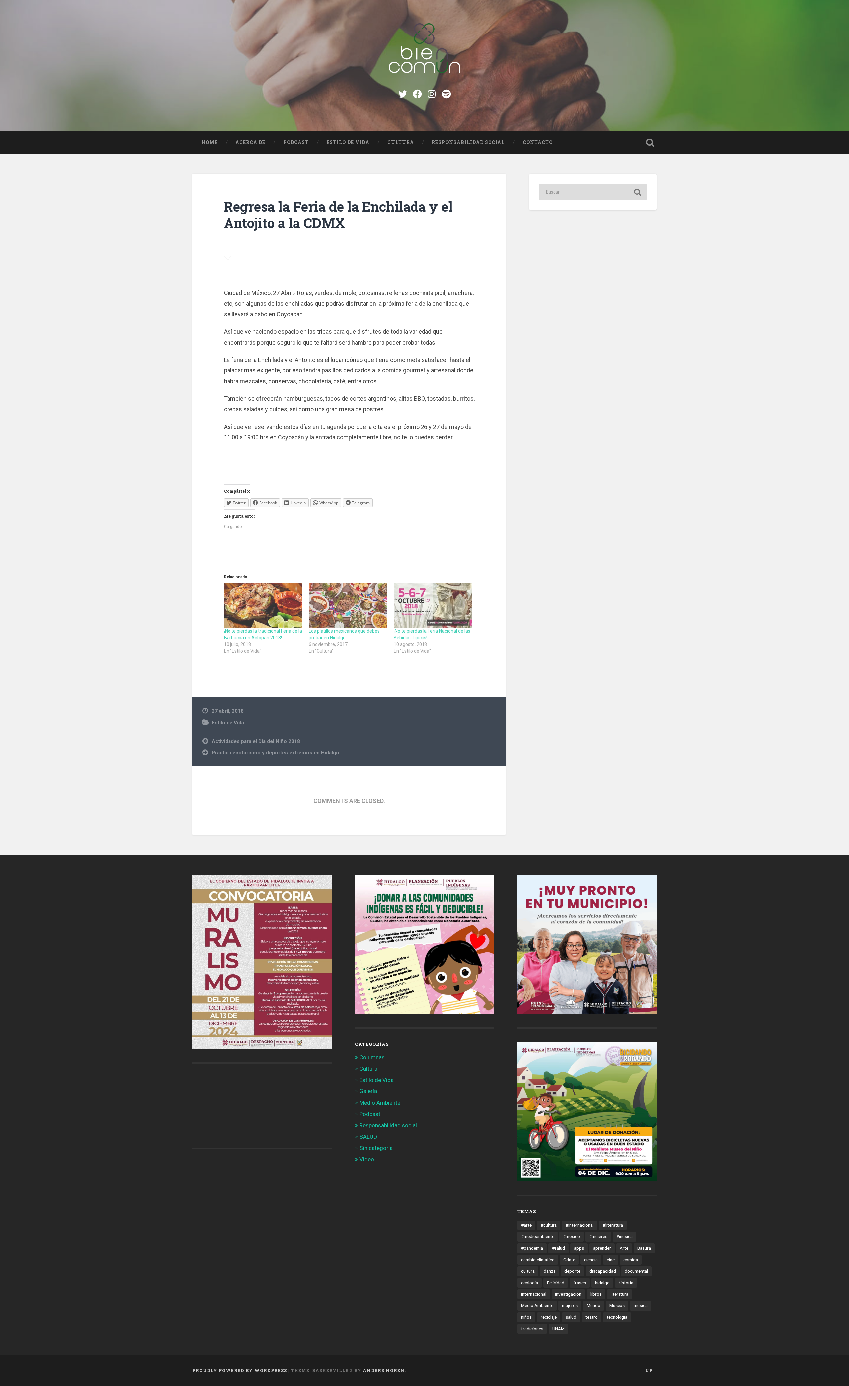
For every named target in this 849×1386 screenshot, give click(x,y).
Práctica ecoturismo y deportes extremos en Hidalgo (275, 753)
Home (209, 142)
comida (630, 1259)
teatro (591, 1317)
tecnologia (617, 1317)
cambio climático (538, 1259)
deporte (572, 1271)
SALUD (368, 1136)
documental (636, 1271)
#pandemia (532, 1248)
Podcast (296, 142)
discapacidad (602, 1271)
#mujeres (598, 1236)
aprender (602, 1248)
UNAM (558, 1328)
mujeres (570, 1305)
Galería (368, 1091)
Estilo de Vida (348, 142)
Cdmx (569, 1259)
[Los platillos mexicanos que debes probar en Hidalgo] (348, 605)
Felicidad (555, 1282)
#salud (558, 1248)
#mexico (571, 1236)
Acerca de (250, 142)
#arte (526, 1225)
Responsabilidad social (468, 142)
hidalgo (602, 1282)
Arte (624, 1248)
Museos (617, 1305)
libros (596, 1294)
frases (579, 1282)
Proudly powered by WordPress (239, 1370)
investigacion (568, 1294)
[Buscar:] (593, 192)
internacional (533, 1294)
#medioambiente (537, 1236)
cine (611, 1259)
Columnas (372, 1057)
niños (526, 1317)
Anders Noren (384, 1370)
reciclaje (549, 1317)
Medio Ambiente (379, 1102)
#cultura (549, 1225)
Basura (644, 1248)
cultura (528, 1271)
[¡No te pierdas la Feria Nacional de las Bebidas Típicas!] (433, 605)
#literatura (613, 1225)
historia (626, 1282)
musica (641, 1305)
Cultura (400, 142)
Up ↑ (651, 1370)
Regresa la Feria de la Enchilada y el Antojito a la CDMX (338, 214)
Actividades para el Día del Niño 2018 (256, 741)
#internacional (580, 1225)
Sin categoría (376, 1148)
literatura (619, 1294)
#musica (624, 1236)
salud (571, 1317)
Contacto (538, 142)
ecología (529, 1282)
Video (366, 1159)
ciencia (591, 1259)
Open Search (650, 142)
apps (579, 1248)
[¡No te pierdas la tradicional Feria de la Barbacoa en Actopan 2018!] (263, 605)
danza (549, 1271)
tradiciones (532, 1328)
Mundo (593, 1305)
